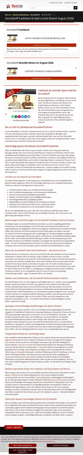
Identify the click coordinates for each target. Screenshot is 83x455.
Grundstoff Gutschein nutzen (41, 78)
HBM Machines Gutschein (53, 380)
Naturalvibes (31, 357)
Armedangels (20, 352)
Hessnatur (22, 345)
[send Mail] (29, 117)
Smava (38, 377)
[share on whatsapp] (12, 117)
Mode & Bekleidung (21, 15)
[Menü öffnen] (75, 7)
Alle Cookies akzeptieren (22, 445)
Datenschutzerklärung (46, 441)
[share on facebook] (16, 117)
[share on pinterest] (19, 117)
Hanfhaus (71, 352)
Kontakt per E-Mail (56, 3)
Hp (28, 387)
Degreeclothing (11, 340)
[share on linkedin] (25, 117)
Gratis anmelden (14, 427)
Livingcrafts (42, 347)
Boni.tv (8, 15)
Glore (7, 342)
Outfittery (15, 375)
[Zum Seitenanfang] (79, 452)
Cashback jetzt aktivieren (41, 45)
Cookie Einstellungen (60, 445)
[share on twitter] (22, 117)
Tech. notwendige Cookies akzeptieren (22, 451)
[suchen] (69, 7)
